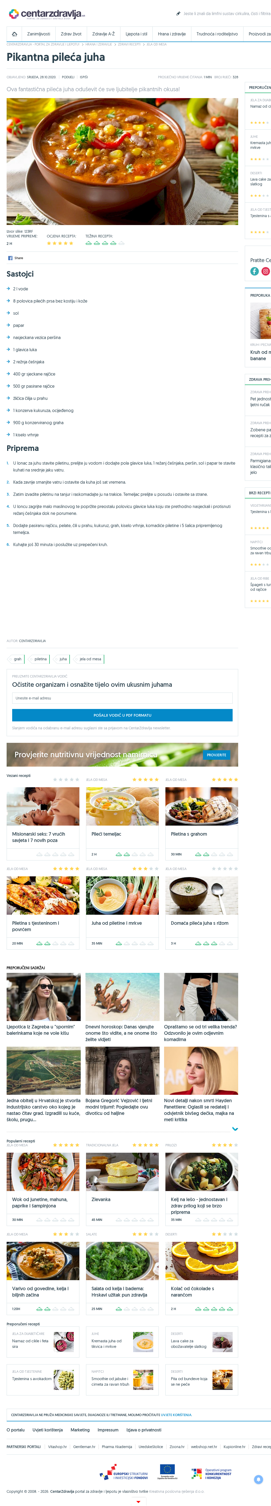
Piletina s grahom (189, 834)
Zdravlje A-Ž (103, 33)
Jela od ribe (259, 578)
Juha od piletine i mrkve (117, 923)
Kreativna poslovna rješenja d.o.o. (177, 1491)
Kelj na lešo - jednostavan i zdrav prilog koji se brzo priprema (199, 1205)
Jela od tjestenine (27, 1371)
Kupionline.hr (234, 1446)
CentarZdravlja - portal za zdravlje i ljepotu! (43, 44)
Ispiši (84, 77)
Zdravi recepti (129, 44)
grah (17, 659)
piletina (41, 659)
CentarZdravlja (46, 14)
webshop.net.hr (204, 1446)
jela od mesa (90, 659)
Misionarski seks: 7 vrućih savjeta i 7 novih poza (38, 837)
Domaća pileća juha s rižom (199, 923)
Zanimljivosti (38, 33)
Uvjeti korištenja (48, 1430)
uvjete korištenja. (176, 1415)
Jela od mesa (157, 44)
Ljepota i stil (136, 33)
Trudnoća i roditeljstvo (217, 33)
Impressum (108, 1430)
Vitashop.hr (57, 1446)
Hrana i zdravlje (172, 33)
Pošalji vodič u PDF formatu (122, 715)
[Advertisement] (122, 597)
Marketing (80, 1430)
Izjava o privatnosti (144, 1430)
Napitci (98, 1371)
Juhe (95, 1333)
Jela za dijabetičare (28, 1333)
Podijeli (68, 77)
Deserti (177, 1333)
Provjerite (216, 755)
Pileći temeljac (106, 834)
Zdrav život (71, 33)
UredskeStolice (151, 1446)
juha (63, 659)
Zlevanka (101, 1199)
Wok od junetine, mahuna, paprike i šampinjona (39, 1202)
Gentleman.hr (84, 1446)
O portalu (16, 1430)
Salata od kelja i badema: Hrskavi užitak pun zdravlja (119, 1291)
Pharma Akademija (117, 1446)
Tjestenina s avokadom (32, 1378)
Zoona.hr (177, 1446)
